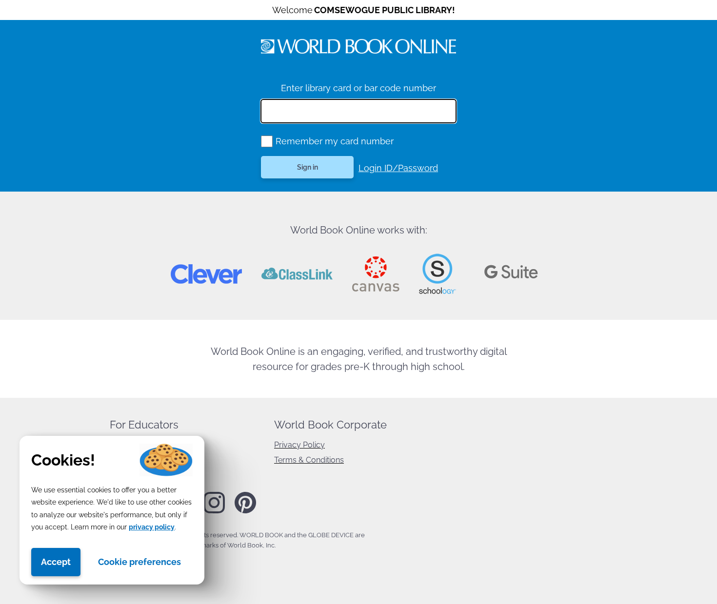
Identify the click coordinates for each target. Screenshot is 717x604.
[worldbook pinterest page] (245, 511)
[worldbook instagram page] (214, 511)
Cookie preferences (139, 562)
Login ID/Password (398, 168)
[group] (267, 141)
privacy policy (152, 527)
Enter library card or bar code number (358, 88)
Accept (56, 562)
